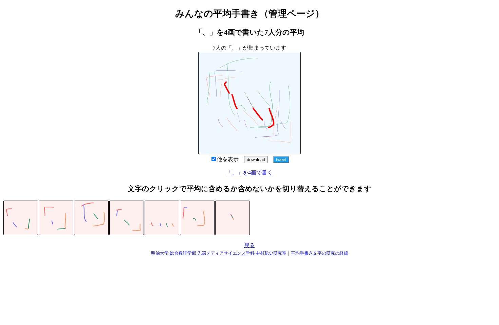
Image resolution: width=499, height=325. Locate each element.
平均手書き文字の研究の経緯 (319, 253)
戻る (249, 245)
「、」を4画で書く (249, 172)
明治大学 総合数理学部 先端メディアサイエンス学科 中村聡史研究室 (219, 253)
